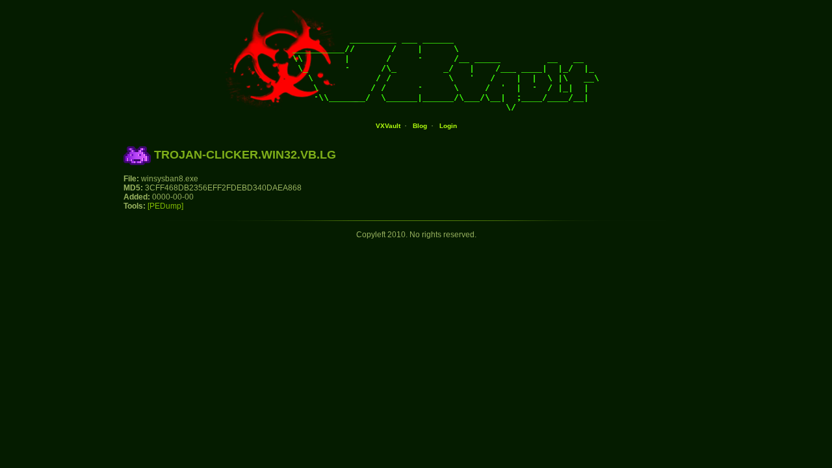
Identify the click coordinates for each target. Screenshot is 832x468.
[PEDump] (165, 206)
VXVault (388, 125)
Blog (420, 125)
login (448, 125)
